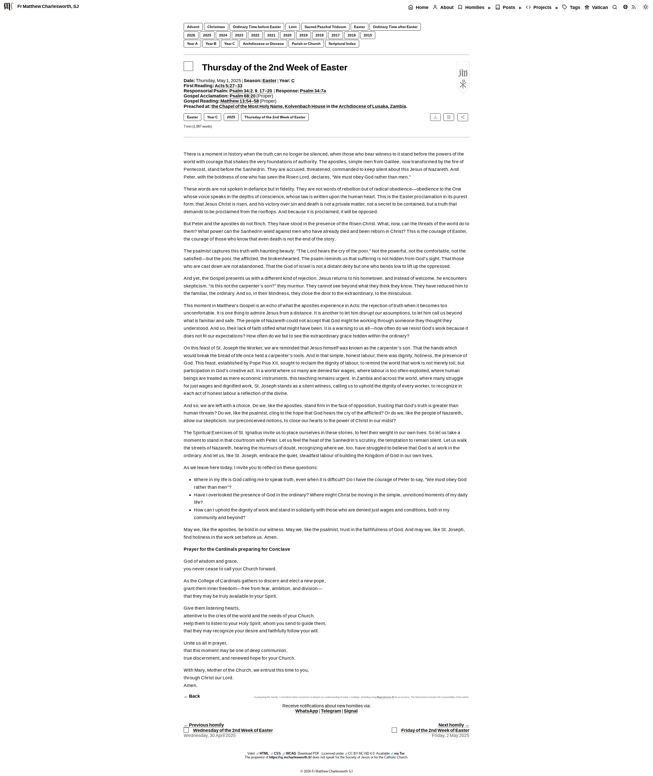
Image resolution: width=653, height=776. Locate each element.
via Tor (398, 753)
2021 (271, 35)
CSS (275, 753)
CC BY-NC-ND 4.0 (359, 753)
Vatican (600, 7)
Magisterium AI (385, 697)
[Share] (463, 117)
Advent (193, 26)
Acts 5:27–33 (228, 85)
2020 (287, 35)
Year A (192, 43)
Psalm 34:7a (313, 90)
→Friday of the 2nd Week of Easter (435, 727)
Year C (229, 43)
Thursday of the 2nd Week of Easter (274, 117)
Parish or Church (306, 43)
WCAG (289, 753)
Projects (542, 7)
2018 (320, 35)
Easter (359, 26)
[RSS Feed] (635, 7)
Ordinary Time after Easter (395, 26)
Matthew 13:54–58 (239, 101)
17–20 (265, 90)
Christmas (216, 26)
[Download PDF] (435, 117)
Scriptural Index (342, 43)
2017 (336, 35)
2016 (352, 35)
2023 (239, 35)
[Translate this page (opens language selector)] (625, 7)
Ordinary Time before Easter (257, 26)
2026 (191, 35)
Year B (211, 43)
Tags (575, 7)
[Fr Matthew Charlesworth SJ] (9, 6)
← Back (192, 696)
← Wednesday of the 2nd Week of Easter (228, 727)
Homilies (474, 7)
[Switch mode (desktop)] (646, 7)
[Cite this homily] (449, 117)
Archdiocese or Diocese (263, 43)
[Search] (616, 7)
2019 (303, 35)
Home (422, 7)
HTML (262, 753)
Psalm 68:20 (243, 95)
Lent (293, 26)
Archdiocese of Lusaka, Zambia (372, 106)
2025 (207, 35)
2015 (368, 35)
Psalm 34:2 (241, 90)
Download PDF (308, 753)
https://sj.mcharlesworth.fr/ (290, 757)
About (447, 7)
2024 (223, 35)
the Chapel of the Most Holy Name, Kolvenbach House (268, 106)
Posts (509, 7)
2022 (255, 35)
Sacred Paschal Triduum (325, 26)
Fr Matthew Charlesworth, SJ (48, 6)
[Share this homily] (463, 117)
